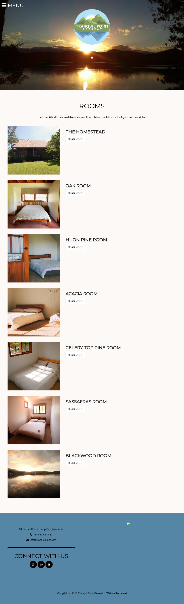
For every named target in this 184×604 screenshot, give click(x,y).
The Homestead (85, 131)
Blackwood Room (88, 455)
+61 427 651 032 (42, 534)
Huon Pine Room (86, 239)
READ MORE (75, 139)
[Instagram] (33, 564)
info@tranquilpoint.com (43, 540)
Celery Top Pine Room (93, 347)
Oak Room (78, 185)
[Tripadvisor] (41, 564)
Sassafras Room (86, 401)
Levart (123, 593)
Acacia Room (82, 293)
